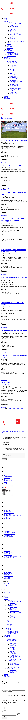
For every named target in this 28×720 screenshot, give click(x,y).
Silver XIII (12, 74)
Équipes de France (8, 50)
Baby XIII (12, 70)
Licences (6, 468)
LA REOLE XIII (14, 330)
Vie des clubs (7, 58)
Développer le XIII (11, 76)
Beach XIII (12, 73)
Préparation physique (14, 89)
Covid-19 (6, 464)
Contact (8, 49)
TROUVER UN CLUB (6, 119)
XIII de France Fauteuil (12, 54)
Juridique (12, 36)
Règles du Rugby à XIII (12, 62)
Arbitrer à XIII (10, 90)
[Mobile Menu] (1, 117)
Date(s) (4, 710)
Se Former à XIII (11, 82)
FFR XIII (6, 21)
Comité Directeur (8, 564)
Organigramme (13, 29)
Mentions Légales (8, 583)
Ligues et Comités (14, 26)
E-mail (4, 442)
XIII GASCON (9, 383)
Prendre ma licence (11, 60)
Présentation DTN (14, 38)
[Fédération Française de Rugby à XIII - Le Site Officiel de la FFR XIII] (7, 11)
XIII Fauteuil (13, 68)
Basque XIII (11, 165)
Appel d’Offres (7, 568)
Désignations (7, 467)
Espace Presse (10, 48)
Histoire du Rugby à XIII (15, 23)
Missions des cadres (14, 40)
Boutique (6, 97)
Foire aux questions (8, 566)
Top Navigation (7, 593)
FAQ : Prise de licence (9, 548)
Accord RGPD (6, 444)
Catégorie (5, 703)
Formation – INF (8, 472)
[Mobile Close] (1, 588)
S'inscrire (5, 459)
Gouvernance (10, 28)
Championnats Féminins (9, 506)
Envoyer (4, 717)
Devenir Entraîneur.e (14, 85)
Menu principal (7, 592)
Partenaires (9, 46)
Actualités (6, 19)
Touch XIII (12, 72)
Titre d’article (5, 687)
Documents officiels (14, 33)
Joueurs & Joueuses (14, 86)
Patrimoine (12, 25)
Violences (9, 44)
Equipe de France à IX (9, 528)
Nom (3, 441)
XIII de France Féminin (12, 53)
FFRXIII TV (7, 98)
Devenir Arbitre (13, 93)
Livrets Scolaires (13, 80)
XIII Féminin (13, 66)
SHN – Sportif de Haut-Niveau (17, 41)
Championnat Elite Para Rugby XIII (12, 505)
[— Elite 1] (12, 707)
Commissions (13, 30)
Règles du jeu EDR (11, 61)
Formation (12, 94)
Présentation (9, 22)
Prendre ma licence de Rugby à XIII (12, 547)
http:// (7, 188)
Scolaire (8, 45)
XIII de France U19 (11, 56)
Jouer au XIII (10, 64)
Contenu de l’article (7, 690)
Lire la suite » (4, 162)
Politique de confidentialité (10, 585)
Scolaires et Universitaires (16, 81)
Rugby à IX (12, 69)
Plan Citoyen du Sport (15, 78)
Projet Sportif (10, 37)
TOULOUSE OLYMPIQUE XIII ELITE (13, 250)
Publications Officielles (12, 32)
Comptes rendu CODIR (15, 34)
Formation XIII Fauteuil (15, 88)
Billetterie (6, 96)
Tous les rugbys (13, 65)
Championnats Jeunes (9, 507)
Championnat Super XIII (10, 499)
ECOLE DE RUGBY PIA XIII (12, 220)
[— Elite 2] (12, 708)
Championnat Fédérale (9, 502)
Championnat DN (8, 503)
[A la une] (12, 705)
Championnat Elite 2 (9, 501)
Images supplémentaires (8, 696)
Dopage (8, 42)
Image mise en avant (7, 691)
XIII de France (10, 52)
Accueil (5, 18)
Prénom (18, 713)
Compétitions (7, 57)
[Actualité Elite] (12, 706)
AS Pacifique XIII (14, 140)
